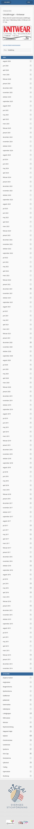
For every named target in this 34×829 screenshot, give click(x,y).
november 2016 (7, 561)
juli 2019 (5, 418)
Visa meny (7, 2)
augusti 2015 (7, 628)
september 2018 (8, 463)
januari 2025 (6, 133)
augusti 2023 (7, 204)
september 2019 (8, 409)
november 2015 (7, 615)
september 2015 (8, 624)
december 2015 (7, 610)
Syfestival (6, 762)
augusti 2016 (7, 574)
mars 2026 (6, 75)
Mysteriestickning (8, 727)
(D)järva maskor (8, 678)
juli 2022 (5, 258)
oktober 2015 (7, 619)
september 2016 (8, 570)
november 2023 (7, 191)
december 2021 (7, 289)
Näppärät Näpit (7, 731)
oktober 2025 (7, 97)
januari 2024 (6, 182)
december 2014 (7, 664)
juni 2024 (5, 164)
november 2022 (7, 244)
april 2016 (6, 592)
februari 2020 (7, 387)
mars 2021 (6, 329)
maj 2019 (6, 427)
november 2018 (7, 454)
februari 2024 (7, 177)
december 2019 (7, 396)
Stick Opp (6, 754)
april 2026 (6, 70)
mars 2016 (6, 597)
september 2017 (8, 516)
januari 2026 (6, 83)
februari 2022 (7, 280)
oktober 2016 (7, 566)
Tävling (5, 767)
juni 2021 (5, 316)
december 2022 (7, 240)
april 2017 (6, 539)
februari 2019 (7, 441)
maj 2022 (6, 266)
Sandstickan (6, 745)
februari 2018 (7, 494)
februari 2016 (7, 601)
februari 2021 (7, 333)
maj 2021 (6, 320)
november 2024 (7, 141)
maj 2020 (6, 374)
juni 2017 (5, 530)
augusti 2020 (7, 360)
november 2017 (7, 508)
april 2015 (6, 646)
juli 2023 (5, 208)
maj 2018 (6, 481)
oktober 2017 (7, 512)
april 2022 (6, 271)
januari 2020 (6, 391)
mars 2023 (6, 226)
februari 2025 (7, 128)
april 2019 (6, 432)
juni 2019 (5, 423)
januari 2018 (6, 499)
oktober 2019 (7, 405)
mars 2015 (6, 650)
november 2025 (7, 92)
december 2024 (7, 137)
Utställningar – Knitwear (14, 14)
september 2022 (8, 253)
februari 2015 (7, 655)
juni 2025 (5, 110)
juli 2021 (5, 311)
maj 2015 (6, 641)
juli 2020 (5, 365)
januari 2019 (6, 445)
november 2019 (7, 400)
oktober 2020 (7, 351)
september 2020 (8, 356)
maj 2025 (6, 115)
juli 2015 (5, 633)
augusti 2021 (7, 307)
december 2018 (7, 449)
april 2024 (6, 173)
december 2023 (7, 186)
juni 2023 (5, 213)
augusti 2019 (7, 414)
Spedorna (6, 749)
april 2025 (6, 119)
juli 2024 (5, 159)
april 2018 (6, 485)
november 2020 (7, 347)
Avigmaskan (6, 682)
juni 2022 (5, 262)
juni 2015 (5, 637)
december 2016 (7, 557)
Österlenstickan (7, 740)
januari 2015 (6, 659)
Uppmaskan (6, 771)
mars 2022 (6, 275)
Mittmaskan (6, 718)
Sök (28, 2)
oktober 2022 (7, 249)
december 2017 (7, 503)
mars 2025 (6, 124)
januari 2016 (6, 606)
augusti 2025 (7, 106)
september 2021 (8, 302)
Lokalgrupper (7, 713)
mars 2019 (6, 436)
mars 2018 (6, 490)
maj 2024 (6, 168)
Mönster (5, 722)
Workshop (6, 776)
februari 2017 (7, 548)
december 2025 (7, 88)
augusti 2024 (7, 155)
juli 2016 (5, 579)
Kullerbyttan (6, 709)
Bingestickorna (7, 687)
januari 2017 (6, 552)
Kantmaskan (6, 704)
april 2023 (6, 222)
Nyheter (5, 736)
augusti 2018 (7, 467)
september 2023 (8, 200)
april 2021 (6, 325)
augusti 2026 (7, 61)
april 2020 (6, 378)
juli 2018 (5, 472)
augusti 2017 (7, 521)
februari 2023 (7, 231)
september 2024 (8, 150)
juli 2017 (5, 525)
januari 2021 (6, 338)
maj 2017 (6, 534)
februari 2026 (7, 79)
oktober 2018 (7, 458)
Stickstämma (7, 758)
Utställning (11, 50)
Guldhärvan (6, 696)
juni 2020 (5, 369)
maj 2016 (6, 588)
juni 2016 (5, 583)
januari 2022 (6, 284)
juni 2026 (5, 66)
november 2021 (7, 293)
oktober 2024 (7, 146)
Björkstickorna (7, 691)
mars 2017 (6, 543)
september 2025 (8, 101)
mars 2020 (6, 383)
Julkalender (6, 700)
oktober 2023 (7, 195)
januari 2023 (6, 235)
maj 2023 (6, 217)
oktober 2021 (7, 298)
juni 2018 (5, 476)
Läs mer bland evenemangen (11, 45)
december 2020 (7, 342)
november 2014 (7, 668)
